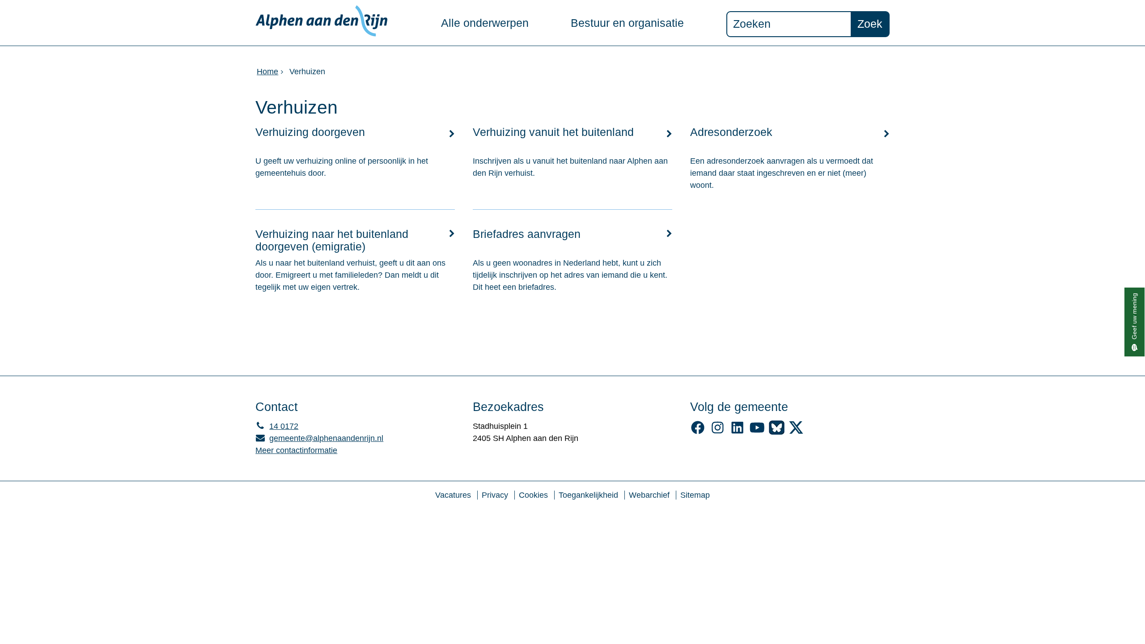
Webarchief (649, 495)
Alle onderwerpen (485, 23)
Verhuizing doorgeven (310, 132)
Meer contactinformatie (296, 450)
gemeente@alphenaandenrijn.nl (319, 438)
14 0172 (276, 426)
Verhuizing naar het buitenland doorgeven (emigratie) (331, 240)
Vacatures (453, 495)
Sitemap (695, 495)
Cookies (533, 495)
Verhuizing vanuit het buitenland (553, 132)
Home (267, 71)
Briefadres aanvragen (527, 234)
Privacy (495, 495)
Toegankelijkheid (588, 495)
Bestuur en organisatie (627, 23)
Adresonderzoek (731, 132)
